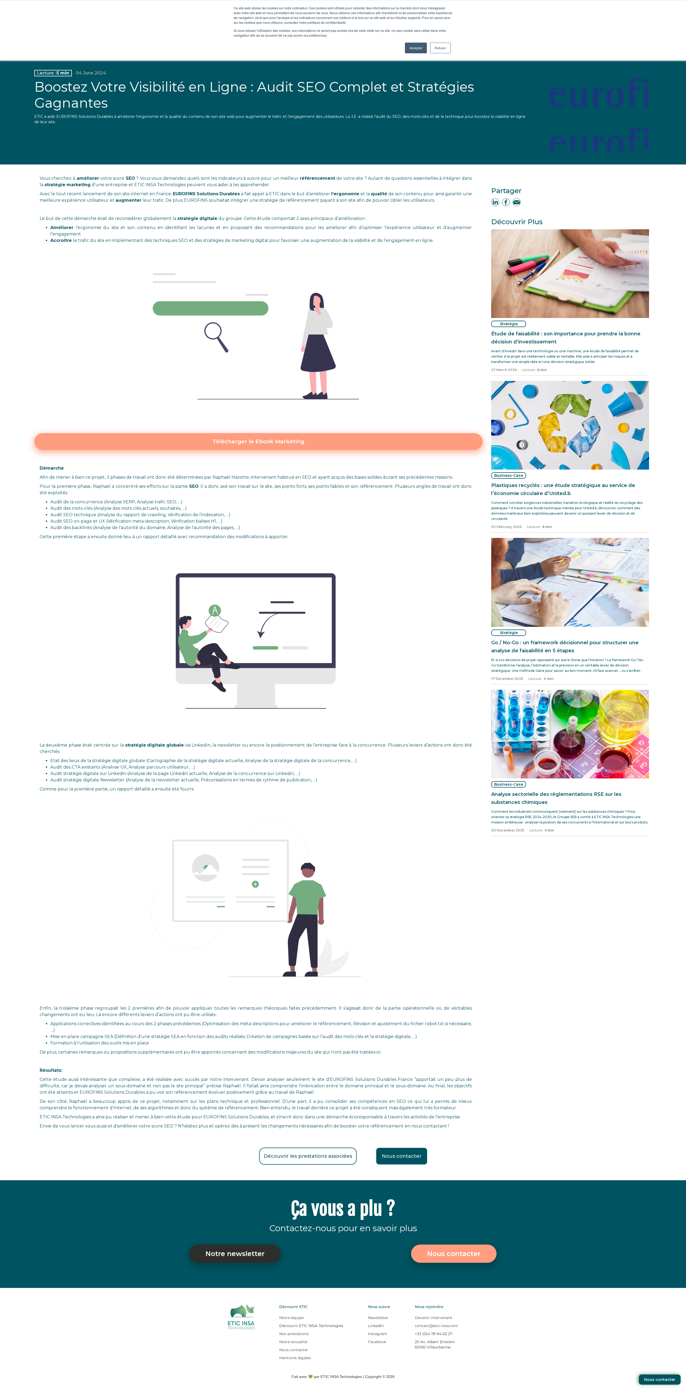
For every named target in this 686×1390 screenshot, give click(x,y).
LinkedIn (376, 1325)
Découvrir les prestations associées (308, 1156)
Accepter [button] (415, 48)
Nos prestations (294, 1333)
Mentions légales (295, 1357)
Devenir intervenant (433, 1317)
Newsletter (378, 1317)
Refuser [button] (440, 48)
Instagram (377, 1333)
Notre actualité (293, 1341)
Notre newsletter (235, 1254)
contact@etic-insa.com (436, 1325)
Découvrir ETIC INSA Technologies (311, 1325)
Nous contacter (659, 1379)
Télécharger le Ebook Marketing (258, 441)
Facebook (377, 1341)
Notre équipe (291, 1317)
